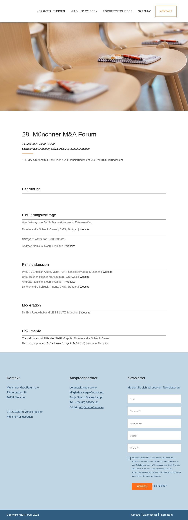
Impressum (166, 514)
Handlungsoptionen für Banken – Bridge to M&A (50, 343)
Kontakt (166, 11)
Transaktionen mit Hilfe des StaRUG (44, 338)
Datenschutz (149, 514)
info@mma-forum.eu (91, 407)
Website (84, 229)
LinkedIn (178, 514)
